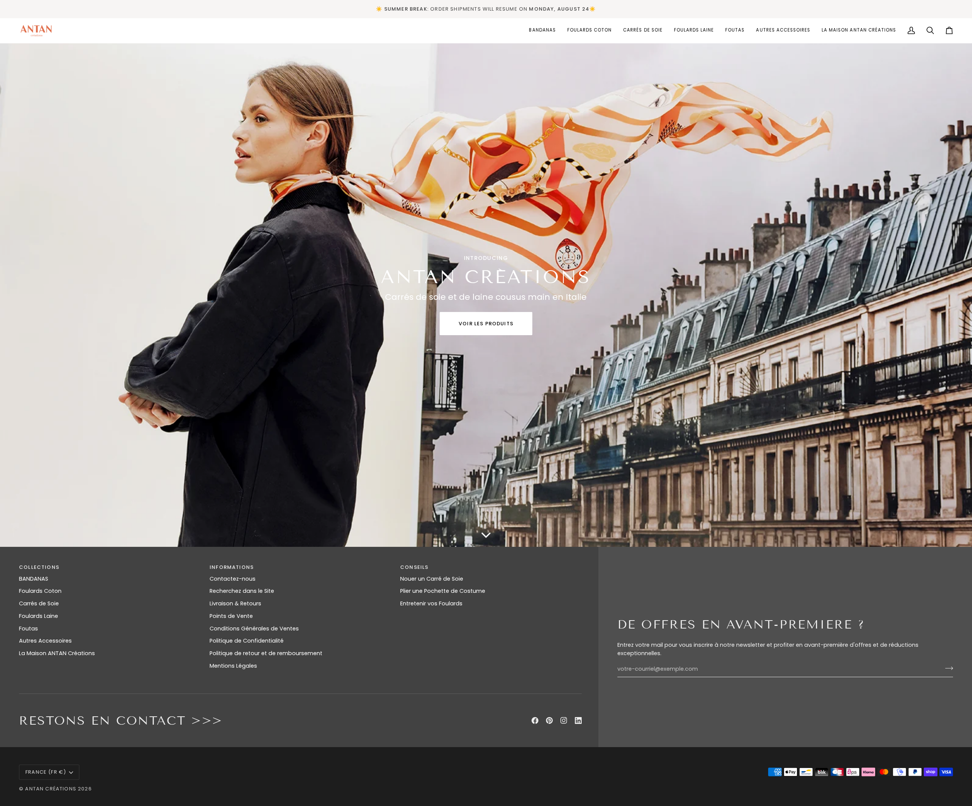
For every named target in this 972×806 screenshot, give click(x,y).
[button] (590, 30)
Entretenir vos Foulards (431, 603)
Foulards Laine (38, 616)
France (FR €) (45, 772)
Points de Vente (231, 616)
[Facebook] (535, 720)
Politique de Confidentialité (247, 640)
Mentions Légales (233, 666)
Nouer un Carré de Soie (431, 579)
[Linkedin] (578, 720)
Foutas (28, 628)
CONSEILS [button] (414, 567)
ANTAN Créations (50, 788)
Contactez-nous (233, 579)
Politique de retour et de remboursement (266, 653)
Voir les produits (486, 323)
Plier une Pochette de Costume (442, 591)
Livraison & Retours (235, 603)
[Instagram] (563, 720)
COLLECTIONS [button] (39, 567)
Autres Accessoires (45, 640)
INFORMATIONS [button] (232, 567)
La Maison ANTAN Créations (57, 653)
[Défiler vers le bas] (486, 535)
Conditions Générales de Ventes (254, 628)
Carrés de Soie (39, 603)
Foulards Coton (40, 591)
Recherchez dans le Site (242, 591)
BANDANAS (33, 579)
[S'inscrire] (946, 668)
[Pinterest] (549, 720)
